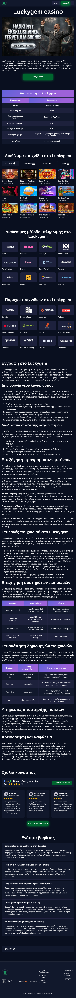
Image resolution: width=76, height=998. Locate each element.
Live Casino (27, 163)
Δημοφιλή (8, 163)
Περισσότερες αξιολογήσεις (38, 823)
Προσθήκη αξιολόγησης (62, 782)
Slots (64, 163)
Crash (45, 163)
